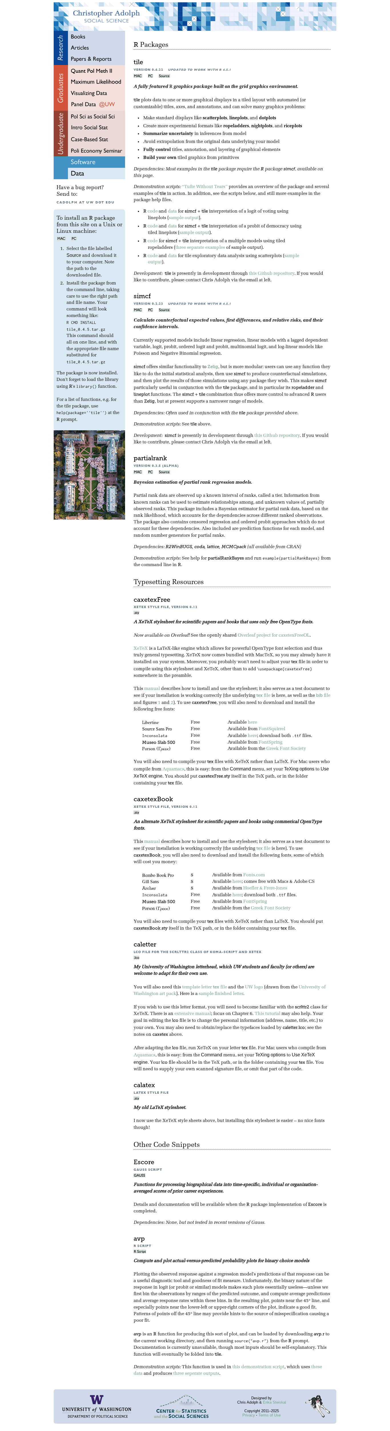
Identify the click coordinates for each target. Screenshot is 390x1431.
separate (195, 247)
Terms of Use (269, 1415)
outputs (211, 1373)
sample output (184, 218)
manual (152, 689)
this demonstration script (258, 1367)
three (180, 247)
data (172, 211)
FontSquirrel (272, 729)
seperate (193, 1373)
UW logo (254, 987)
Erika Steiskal (274, 1402)
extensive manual (192, 1014)
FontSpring (270, 742)
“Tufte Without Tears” (205, 187)
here (252, 722)
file (263, 695)
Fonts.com (254, 875)
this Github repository (271, 273)
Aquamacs (173, 769)
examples (215, 247)
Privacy (248, 1415)
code (153, 211)
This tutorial (267, 1014)
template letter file (204, 987)
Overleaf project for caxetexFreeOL (274, 635)
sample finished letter (221, 994)
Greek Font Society (286, 748)
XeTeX (141, 648)
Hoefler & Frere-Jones (265, 888)
